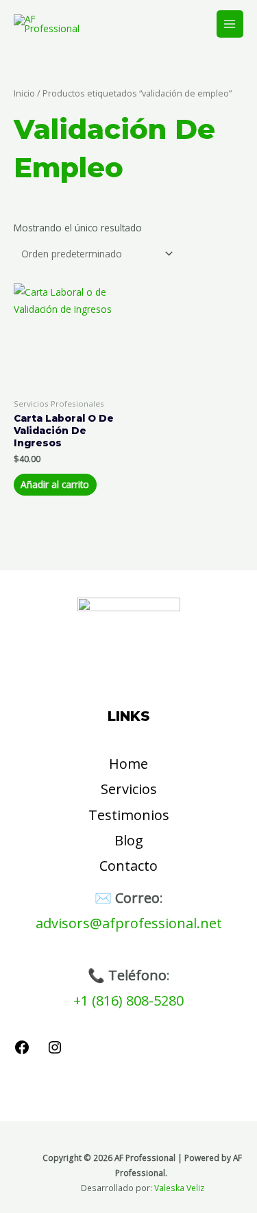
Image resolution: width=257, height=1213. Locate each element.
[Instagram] (55, 1051)
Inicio (24, 93)
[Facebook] (22, 1051)
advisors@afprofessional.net (129, 923)
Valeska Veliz (179, 1187)
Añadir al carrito (55, 484)
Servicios (129, 789)
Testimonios (128, 815)
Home (128, 763)
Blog (128, 840)
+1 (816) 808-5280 (128, 1000)
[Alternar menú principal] (230, 23)
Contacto (128, 865)
